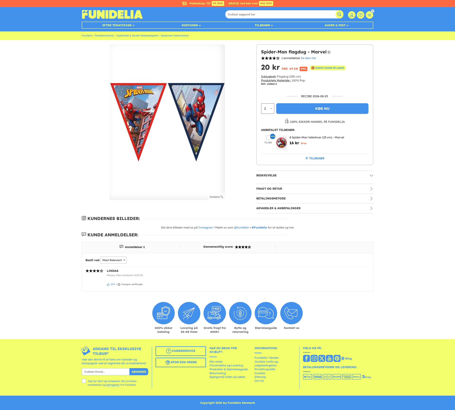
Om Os (259, 381)
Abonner (139, 371)
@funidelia (241, 227)
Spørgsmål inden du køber (227, 377)
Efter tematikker (117, 25)
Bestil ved (92, 260)
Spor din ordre (183, 362)
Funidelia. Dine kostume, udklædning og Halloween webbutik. (112, 14)
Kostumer (190, 25)
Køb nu (322, 108)
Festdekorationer (104, 35)
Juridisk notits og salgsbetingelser (266, 363)
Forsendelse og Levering (226, 365)
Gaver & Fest (335, 25)
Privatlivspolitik (265, 369)
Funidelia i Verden (267, 357)
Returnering (218, 373)
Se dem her (308, 58)
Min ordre (216, 361)
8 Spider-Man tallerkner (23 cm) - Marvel (317, 137)
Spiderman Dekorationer (175, 35)
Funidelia (87, 35)
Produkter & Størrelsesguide (229, 369)
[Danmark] (306, 359)
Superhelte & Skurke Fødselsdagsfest (137, 35)
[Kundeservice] (360, 15)
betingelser (113, 384)
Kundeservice (183, 351)
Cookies (260, 373)
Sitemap (260, 377)
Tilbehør (262, 25)
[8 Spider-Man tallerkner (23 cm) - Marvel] (281, 143)
